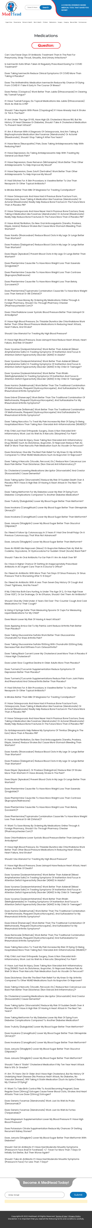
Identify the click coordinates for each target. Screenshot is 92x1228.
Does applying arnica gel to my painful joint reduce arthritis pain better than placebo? (43, 627)
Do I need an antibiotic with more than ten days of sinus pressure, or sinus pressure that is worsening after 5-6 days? (45, 574)
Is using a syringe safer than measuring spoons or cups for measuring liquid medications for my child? (43, 611)
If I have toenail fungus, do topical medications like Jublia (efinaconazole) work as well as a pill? (45, 102)
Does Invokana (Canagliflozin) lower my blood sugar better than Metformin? (46, 516)
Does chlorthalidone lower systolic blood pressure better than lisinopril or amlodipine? (44, 313)
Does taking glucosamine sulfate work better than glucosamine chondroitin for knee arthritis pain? (40, 636)
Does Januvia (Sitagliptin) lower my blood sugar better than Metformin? (43, 541)
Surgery (60, 22)
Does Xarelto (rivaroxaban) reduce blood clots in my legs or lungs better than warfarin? (44, 237)
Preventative (17, 22)
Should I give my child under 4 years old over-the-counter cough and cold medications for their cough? (46, 602)
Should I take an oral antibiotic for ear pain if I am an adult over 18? (41, 557)
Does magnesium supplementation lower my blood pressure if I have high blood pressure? (44, 1120)
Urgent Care (8, 22)
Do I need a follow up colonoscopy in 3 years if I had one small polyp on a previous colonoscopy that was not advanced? (45, 534)
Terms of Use (61, 1216)
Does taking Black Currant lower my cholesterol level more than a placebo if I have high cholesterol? (46, 655)
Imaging (66, 22)
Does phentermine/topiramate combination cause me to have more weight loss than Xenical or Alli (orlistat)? (46, 292)
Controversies (83, 22)
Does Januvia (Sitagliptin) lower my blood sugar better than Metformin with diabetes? (45, 1139)
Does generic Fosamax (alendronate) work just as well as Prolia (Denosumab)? (40, 1102)
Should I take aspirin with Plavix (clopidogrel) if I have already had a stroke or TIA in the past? (45, 112)
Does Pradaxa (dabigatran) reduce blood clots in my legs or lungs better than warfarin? (44, 246)
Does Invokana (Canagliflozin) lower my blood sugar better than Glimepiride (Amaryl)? (46, 509)
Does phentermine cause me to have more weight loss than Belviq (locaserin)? (41, 808)
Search (46, 7)
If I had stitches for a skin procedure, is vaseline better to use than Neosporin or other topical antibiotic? (41, 182)
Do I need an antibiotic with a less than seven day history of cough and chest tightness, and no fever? (44, 584)
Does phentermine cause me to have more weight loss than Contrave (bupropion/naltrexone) (43, 274)
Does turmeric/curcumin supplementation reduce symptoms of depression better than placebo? (40, 670)
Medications (52, 22)
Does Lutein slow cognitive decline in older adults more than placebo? (42, 662)
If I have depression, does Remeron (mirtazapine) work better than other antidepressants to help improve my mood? (44, 163)
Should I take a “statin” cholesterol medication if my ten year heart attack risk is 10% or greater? (44, 1066)
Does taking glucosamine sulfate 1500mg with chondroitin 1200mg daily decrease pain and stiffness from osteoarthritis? (44, 646)
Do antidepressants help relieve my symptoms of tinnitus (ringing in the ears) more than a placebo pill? (44, 732)
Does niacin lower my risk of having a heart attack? (32, 619)
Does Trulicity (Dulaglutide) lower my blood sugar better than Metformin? (44, 501)
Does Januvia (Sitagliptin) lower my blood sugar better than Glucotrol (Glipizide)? (42, 525)
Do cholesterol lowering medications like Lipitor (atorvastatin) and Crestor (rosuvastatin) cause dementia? (45, 472)
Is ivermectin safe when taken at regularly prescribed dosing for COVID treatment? (43, 65)
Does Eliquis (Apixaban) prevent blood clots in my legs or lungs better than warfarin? (45, 255)
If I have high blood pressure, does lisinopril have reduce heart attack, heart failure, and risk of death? (45, 341)
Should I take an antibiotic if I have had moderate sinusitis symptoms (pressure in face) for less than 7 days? (42, 1160)
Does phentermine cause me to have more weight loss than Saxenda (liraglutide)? (42, 264)
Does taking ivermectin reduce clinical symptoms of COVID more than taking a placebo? (43, 75)
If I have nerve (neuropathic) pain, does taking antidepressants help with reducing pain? (44, 145)
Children (45, 22)
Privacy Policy (75, 1216)
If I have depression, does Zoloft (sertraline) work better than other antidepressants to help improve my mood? (41, 173)
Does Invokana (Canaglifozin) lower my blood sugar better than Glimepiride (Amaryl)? (45, 1034)
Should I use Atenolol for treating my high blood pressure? (36, 333)
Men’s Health (37, 22)
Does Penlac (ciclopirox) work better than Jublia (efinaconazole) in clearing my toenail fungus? (46, 93)
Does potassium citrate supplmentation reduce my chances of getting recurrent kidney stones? (43, 1130)
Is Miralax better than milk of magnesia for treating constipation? (40, 189)
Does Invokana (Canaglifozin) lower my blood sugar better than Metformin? (45, 1042)
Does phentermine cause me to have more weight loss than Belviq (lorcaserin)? (41, 283)
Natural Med (73, 22)
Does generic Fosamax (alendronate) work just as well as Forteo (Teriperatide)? (40, 1111)
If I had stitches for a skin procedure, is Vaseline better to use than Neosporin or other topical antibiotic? (41, 689)
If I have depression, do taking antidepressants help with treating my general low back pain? (42, 154)
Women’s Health (27, 22)
